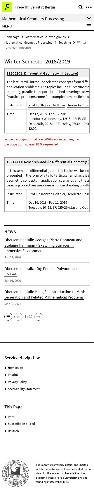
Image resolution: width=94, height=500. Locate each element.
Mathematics (34, 37)
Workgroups (57, 37)
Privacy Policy (17, 382)
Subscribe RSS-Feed (21, 424)
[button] (8, 316)
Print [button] (11, 417)
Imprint (13, 374)
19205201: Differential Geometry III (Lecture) (42, 73)
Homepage (11, 37)
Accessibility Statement (24, 389)
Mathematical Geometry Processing (28, 42)
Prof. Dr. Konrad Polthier (46, 105)
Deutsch (13, 431)
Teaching (65, 42)
